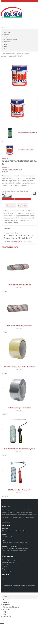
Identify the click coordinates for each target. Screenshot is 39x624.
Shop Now (6, 600)
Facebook (5, 199)
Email (29, 199)
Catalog (6, 602)
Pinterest (23, 199)
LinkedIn (17, 199)
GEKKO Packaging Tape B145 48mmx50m (19, 367)
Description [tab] (11, 206)
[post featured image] (17, 266)
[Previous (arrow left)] (1, 623)
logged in (16, 241)
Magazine (6, 605)
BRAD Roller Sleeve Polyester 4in (19, 285)
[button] (1, 594)
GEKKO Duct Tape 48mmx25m (19, 408)
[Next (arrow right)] (3, 623)
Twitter (11, 199)
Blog (4, 612)
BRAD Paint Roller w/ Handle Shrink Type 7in (19, 449)
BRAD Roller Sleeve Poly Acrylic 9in (19, 326)
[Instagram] (3, 579)
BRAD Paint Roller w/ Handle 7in (19, 490)
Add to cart (7, 196)
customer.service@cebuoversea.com (14, 542)
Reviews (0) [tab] (22, 206)
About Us (7, 42)
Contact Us (7, 49)
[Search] (36, 597)
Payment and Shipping (11, 39)
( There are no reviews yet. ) (12, 170)
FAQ (4, 614)
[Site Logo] (12, 12)
